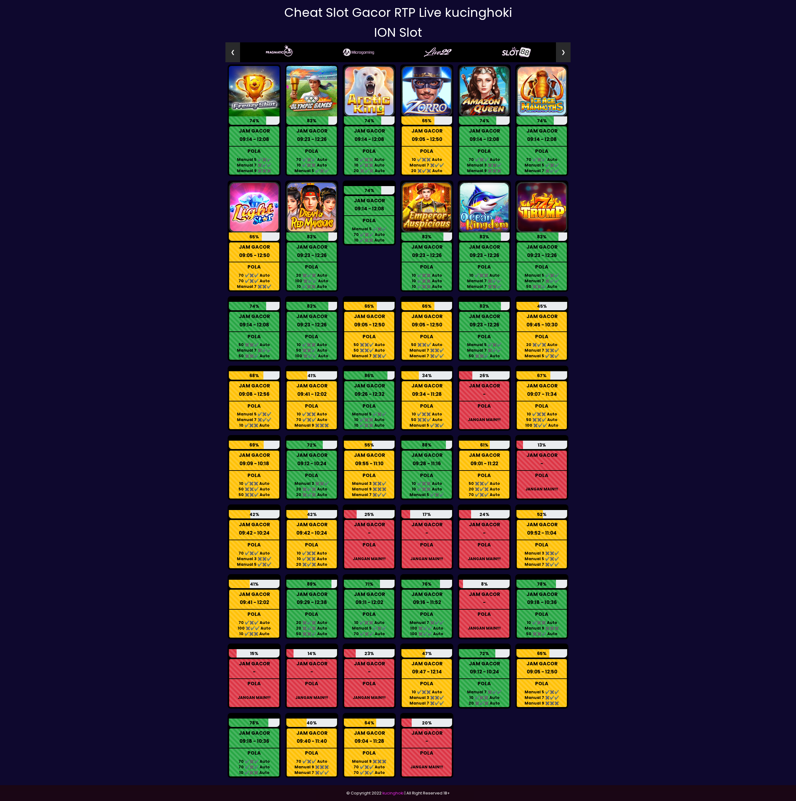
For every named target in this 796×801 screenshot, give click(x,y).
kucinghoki (393, 793)
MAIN (254, 92)
